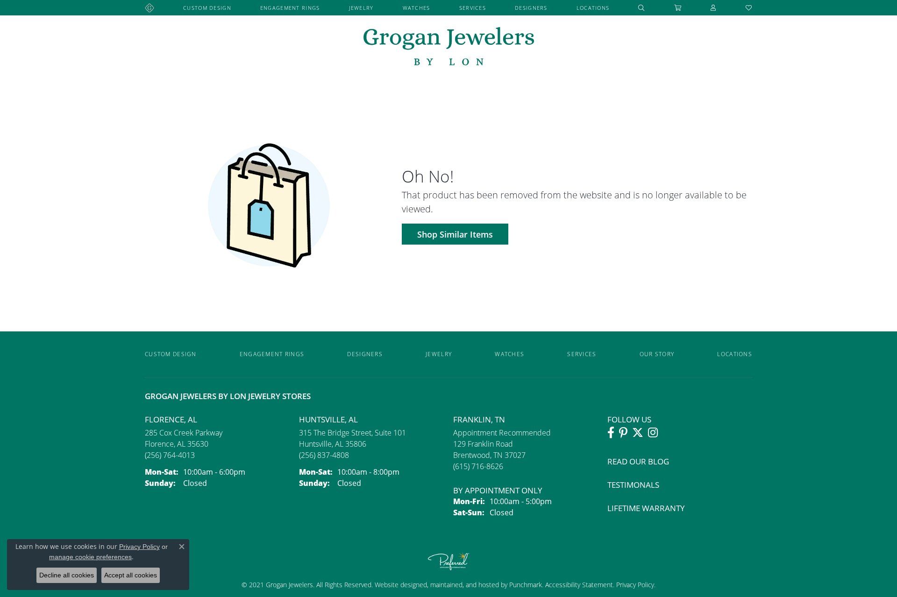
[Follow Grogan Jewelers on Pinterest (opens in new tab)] (623, 432)
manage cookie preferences (90, 557)
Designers (531, 7)
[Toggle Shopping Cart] (678, 7)
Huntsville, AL (328, 419)
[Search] (641, 7)
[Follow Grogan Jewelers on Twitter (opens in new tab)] (637, 432)
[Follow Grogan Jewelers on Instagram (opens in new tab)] (653, 432)
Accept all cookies (130, 575)
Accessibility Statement (579, 584)
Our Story (657, 354)
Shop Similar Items (455, 234)
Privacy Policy (634, 584)
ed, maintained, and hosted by (464, 584)
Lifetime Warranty (646, 508)
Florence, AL (171, 419)
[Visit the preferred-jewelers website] (448, 561)
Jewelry (361, 7)
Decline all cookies (66, 575)
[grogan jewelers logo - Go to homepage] (448, 47)
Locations (593, 7)
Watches (416, 7)
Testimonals (633, 484)
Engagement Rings (290, 7)
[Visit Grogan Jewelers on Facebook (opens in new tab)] (610, 432)
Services (472, 7)
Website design (397, 584)
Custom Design (207, 7)
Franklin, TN (479, 419)
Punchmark (525, 584)
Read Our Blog (638, 461)
